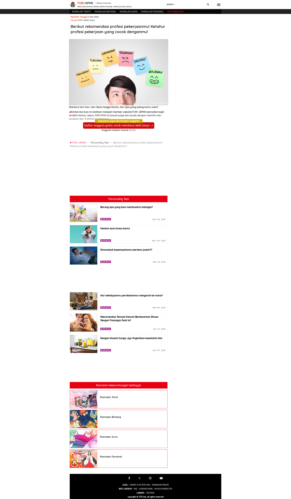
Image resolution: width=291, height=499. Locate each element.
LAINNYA (141, 493)
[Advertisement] (93, 174)
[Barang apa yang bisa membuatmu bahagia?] (83, 213)
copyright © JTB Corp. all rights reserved (146, 497)
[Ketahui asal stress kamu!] (83, 234)
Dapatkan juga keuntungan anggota (118, 120)
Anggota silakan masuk (119, 130)
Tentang (150, 493)
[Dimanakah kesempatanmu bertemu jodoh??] (83, 256)
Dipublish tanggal (79, 17)
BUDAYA (105, 219)
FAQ (135, 488)
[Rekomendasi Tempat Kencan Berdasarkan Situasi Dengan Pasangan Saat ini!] (83, 323)
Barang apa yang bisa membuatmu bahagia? (126, 207)
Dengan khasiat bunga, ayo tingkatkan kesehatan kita (131, 338)
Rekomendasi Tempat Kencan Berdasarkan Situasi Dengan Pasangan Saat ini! (129, 318)
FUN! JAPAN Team (86, 20)
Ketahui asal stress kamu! (115, 228)
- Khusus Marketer (162, 488)
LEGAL (125, 485)
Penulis (74, 20)
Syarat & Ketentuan (140, 485)
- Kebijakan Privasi (160, 485)
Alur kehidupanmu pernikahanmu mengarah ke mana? (131, 295)
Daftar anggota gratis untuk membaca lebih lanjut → (118, 125)
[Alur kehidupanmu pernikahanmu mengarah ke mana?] (83, 301)
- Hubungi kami (145, 488)
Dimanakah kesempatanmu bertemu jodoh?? (126, 249)
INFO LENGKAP (126, 488)
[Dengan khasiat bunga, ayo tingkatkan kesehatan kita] (83, 344)
